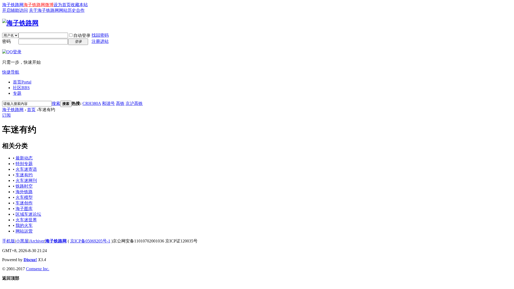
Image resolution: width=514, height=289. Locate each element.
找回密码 (100, 35)
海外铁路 (24, 191)
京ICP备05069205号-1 (90, 241)
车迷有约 (24, 175)
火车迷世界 (26, 220)
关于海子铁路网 (44, 10)
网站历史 (67, 10)
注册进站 (100, 41)
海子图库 (24, 208)
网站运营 (24, 231)
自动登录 (81, 35)
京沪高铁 (134, 103)
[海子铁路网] (20, 23)
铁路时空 (24, 186)
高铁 (120, 103)
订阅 (6, 115)
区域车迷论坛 (28, 214)
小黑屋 (22, 241)
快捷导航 (10, 72)
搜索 (56, 103)
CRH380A (91, 103)
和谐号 (108, 103)
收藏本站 (79, 4)
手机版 (8, 241)
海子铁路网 (13, 4)
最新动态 (24, 158)
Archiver (36, 241)
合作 (80, 10)
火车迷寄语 (26, 169)
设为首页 (62, 4)
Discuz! (30, 259)
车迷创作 (24, 203)
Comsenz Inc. (37, 269)
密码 (6, 41)
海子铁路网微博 (39, 4)
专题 (17, 93)
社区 (21, 87)
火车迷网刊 (26, 180)
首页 (22, 82)
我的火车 (24, 225)
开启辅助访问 (15, 10)
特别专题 (24, 163)
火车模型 (24, 197)
